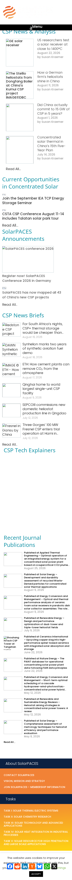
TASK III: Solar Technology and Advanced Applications (33, 824)
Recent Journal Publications (22, 541)
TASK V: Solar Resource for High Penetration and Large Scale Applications (36, 843)
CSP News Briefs (23, 315)
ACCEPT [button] (36, 874)
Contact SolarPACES (19, 775)
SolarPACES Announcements (23, 235)
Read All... (13, 169)
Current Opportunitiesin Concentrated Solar (30, 182)
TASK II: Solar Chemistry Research (27, 817)
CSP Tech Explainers (29, 450)
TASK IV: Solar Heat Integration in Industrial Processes (36, 833)
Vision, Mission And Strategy (24, 781)
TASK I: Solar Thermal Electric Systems (31, 810)
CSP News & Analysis (29, 31)
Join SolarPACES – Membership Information (34, 787)
